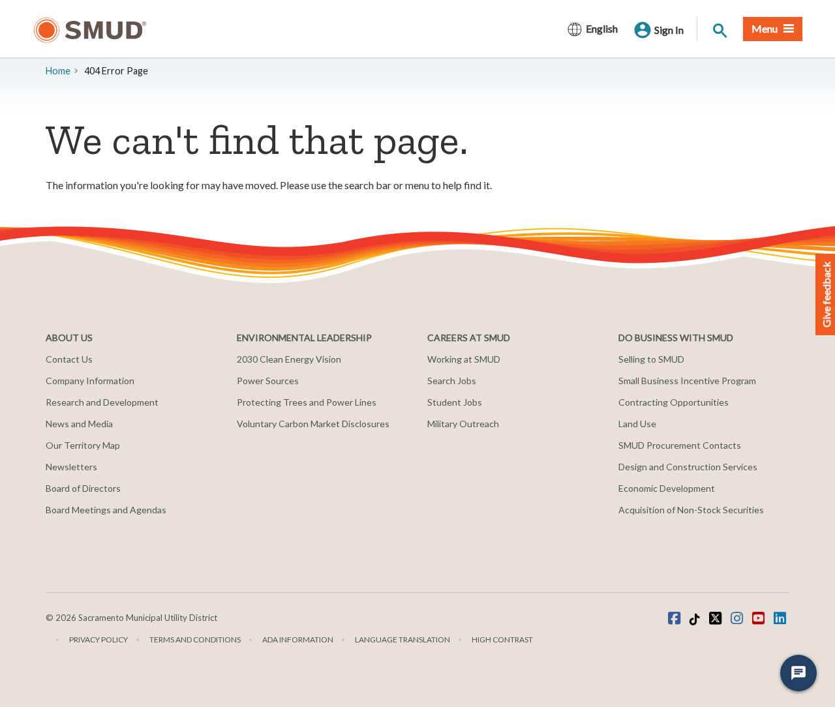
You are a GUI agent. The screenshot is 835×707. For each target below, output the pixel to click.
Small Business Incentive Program (687, 380)
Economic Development (666, 488)
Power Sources (268, 380)
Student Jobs (454, 402)
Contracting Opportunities (673, 402)
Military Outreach (463, 423)
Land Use (637, 423)
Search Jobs (451, 380)
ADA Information (297, 639)
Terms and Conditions (195, 639)
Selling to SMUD (651, 359)
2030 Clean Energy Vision (289, 359)
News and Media (79, 423)
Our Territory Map (83, 445)
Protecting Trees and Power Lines (306, 402)
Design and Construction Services (687, 466)
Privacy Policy (98, 639)
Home (58, 70)
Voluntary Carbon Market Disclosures (313, 423)
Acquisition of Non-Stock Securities (691, 509)
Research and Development (102, 402)
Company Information (90, 380)
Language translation (402, 639)
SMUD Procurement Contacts (679, 445)
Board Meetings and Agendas (106, 509)
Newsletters (71, 466)
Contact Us (69, 359)
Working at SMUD (463, 359)
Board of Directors (83, 488)
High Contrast (502, 639)
